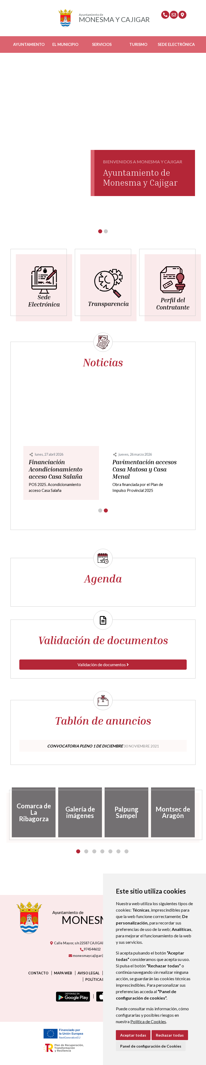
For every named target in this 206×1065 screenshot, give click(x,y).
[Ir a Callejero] (182, 15)
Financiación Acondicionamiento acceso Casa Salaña (55, 469)
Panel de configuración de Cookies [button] (150, 1046)
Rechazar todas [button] (170, 1035)
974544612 (92, 949)
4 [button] (102, 851)
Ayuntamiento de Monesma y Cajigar (140, 177)
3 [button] (94, 851)
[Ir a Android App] (71, 996)
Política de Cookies (148, 1021)
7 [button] (126, 851)
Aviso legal (89, 973)
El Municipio (65, 44)
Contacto (38, 973)
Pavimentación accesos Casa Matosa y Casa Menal (144, 469)
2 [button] (86, 851)
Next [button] (199, 812)
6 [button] (118, 851)
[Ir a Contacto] (174, 15)
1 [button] (78, 851)
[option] (33, 812)
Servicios (102, 44)
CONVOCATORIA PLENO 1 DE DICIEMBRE (85, 746)
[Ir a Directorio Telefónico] (165, 15)
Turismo (138, 44)
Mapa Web (63, 973)
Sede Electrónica (176, 44)
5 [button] (110, 851)
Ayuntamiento (29, 44)
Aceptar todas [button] (133, 1035)
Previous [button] (6, 812)
